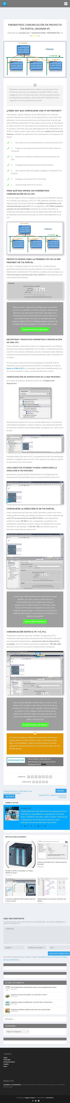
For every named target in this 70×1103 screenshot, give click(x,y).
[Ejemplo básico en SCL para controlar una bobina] (53, 887)
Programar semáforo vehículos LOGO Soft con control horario (30, 1009)
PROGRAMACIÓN (53, 33)
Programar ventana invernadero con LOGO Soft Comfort (29, 995)
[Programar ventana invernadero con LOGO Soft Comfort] (7, 996)
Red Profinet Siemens (35, 621)
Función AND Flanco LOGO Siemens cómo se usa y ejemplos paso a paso (33, 987)
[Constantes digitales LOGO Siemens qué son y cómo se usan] (20, 887)
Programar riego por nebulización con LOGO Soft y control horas (31, 1002)
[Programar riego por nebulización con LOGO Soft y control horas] (7, 1003)
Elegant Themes (30, 1098)
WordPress (50, 1098)
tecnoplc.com (24, 33)
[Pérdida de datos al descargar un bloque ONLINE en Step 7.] (20, 854)
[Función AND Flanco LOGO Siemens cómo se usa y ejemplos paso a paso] (7, 988)
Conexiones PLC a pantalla (35, 329)
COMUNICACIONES (38, 33)
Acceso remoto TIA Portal (35, 724)
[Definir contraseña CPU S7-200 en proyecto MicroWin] (53, 850)
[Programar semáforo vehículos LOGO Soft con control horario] (7, 1010)
